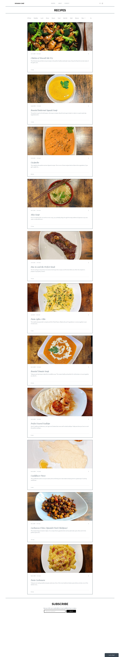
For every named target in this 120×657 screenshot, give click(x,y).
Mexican (77, 18)
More (83, 18)
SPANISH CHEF (19, 3)
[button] (91, 18)
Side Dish (65, 18)
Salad (71, 18)
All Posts (29, 18)
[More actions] (89, 54)
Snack (59, 18)
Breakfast (36, 18)
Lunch (42, 18)
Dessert (53, 18)
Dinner (47, 18)
